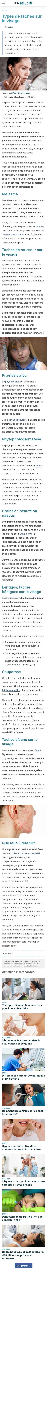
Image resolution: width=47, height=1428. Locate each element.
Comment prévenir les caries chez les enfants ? (22, 1112)
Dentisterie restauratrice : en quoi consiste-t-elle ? (22, 1218)
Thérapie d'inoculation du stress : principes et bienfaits (22, 1007)
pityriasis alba (12, 381)
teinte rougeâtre (11, 690)
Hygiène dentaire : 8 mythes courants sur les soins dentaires (21, 1148)
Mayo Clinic (25, 533)
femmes (40, 226)
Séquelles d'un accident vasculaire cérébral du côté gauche (23, 1183)
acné (38, 750)
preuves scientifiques (13, 234)
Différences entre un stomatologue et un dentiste (23, 1077)
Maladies (5, 10)
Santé (5, 1073)
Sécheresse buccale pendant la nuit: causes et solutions (21, 1042)
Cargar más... (23, 1265)
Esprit (5, 1002)
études (39, 465)
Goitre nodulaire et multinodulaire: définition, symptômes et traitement (23, 1255)
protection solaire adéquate (25, 853)
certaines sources (17, 419)
